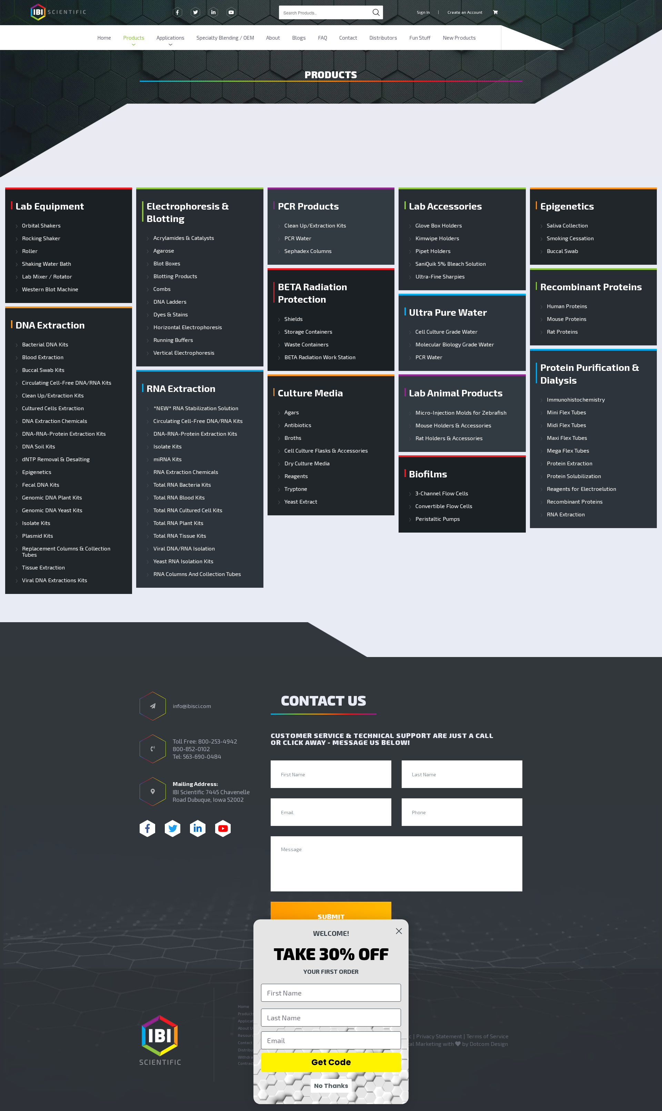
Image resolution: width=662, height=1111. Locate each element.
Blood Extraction (42, 357)
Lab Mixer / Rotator (47, 276)
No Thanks (331, 1085)
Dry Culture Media (307, 463)
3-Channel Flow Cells (441, 493)
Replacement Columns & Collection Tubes (66, 551)
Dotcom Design (489, 1043)
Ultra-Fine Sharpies (440, 276)
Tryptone (295, 489)
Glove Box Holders (438, 225)
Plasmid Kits (37, 536)
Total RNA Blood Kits (178, 497)
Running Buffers (173, 340)
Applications (170, 37)
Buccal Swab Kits (43, 370)
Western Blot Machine (50, 289)
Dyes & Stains (170, 314)
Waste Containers (306, 344)
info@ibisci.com (192, 706)
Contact (348, 37)
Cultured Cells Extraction (53, 408)
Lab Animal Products (456, 392)
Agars (291, 412)
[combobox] (331, 12)
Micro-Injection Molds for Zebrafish (460, 413)
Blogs (299, 37)
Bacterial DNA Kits (45, 344)
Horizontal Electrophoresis (187, 327)
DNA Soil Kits (38, 446)
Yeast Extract (300, 501)
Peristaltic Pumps (437, 519)
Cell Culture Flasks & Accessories (326, 450)
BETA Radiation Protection (312, 293)
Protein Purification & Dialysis (589, 373)
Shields (293, 319)
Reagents (296, 476)
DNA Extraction (50, 325)
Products (133, 37)
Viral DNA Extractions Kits (54, 580)
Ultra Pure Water (448, 312)
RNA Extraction (181, 388)
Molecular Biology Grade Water (454, 344)
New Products (459, 37)
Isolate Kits (36, 523)
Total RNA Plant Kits (178, 523)
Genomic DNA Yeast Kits (52, 510)
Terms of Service (488, 1036)
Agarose (163, 251)
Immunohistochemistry (576, 399)
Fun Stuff (420, 37)
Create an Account (465, 12)
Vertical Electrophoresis (183, 353)
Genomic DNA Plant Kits (52, 497)
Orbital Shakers (41, 225)
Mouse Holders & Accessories (453, 425)
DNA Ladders (169, 302)
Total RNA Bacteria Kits (182, 485)
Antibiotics (297, 425)
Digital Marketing (419, 1043)
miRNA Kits (167, 459)
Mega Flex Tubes (568, 450)
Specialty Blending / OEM (225, 37)
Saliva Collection (567, 225)
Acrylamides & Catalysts (183, 238)
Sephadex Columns (308, 251)
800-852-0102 (191, 748)
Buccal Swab (562, 251)
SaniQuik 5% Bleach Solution (450, 264)
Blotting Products (175, 276)
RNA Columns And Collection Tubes (197, 574)
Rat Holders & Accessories (449, 438)
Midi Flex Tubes (566, 425)
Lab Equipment (50, 206)
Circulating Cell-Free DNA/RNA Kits (66, 383)
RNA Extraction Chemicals (185, 472)
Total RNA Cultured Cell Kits (187, 510)
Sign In (423, 12)
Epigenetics (36, 472)
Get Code (331, 1062)
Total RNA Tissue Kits (179, 536)
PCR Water (297, 238)
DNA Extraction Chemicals (54, 421)
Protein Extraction (569, 463)
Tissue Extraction (43, 567)
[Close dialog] (398, 931)
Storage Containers (308, 332)
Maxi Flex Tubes (567, 438)
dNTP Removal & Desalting (56, 459)
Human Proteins (567, 306)
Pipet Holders (433, 251)
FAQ (322, 37)
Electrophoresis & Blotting (188, 212)
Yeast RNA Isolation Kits (183, 561)
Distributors (383, 37)
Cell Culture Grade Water (446, 332)
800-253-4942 (217, 741)
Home (104, 37)
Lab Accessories (445, 206)
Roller (30, 251)
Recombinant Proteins (591, 286)
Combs (161, 289)
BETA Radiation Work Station (319, 357)
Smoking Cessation (570, 238)
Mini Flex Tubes (566, 412)
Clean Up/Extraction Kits (53, 395)
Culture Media (310, 392)
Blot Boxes (166, 263)
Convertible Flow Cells (443, 506)
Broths (292, 438)
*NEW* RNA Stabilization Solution (195, 408)
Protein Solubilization (574, 476)
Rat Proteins (562, 332)
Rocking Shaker (41, 238)
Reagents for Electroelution (581, 489)
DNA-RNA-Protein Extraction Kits (64, 434)
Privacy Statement (439, 1036)
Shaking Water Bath (46, 264)
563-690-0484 (202, 756)
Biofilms (428, 473)
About (273, 37)
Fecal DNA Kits (40, 485)
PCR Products (308, 206)
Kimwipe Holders (437, 238)
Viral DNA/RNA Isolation (183, 548)
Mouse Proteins (566, 319)
